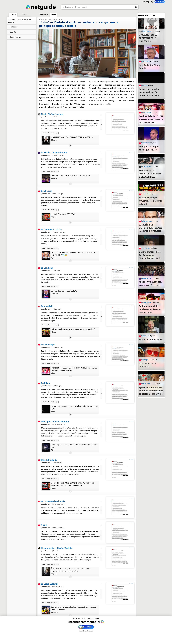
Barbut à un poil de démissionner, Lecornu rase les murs (150, 309)
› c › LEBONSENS (51, 271)
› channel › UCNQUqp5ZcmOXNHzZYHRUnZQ (61, 504)
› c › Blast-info (50, 117)
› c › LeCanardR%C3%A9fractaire (56, 232)
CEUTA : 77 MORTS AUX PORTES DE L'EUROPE (70, 176)
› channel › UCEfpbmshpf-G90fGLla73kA (59, 194)
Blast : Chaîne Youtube (52, 114)
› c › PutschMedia (51, 463)
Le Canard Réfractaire (51, 229)
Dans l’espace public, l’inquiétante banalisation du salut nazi (74, 446)
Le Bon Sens (47, 268)
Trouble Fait (47, 306)
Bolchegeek (46, 191)
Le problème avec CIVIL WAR (63, 214)
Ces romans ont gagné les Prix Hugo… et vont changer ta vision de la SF (73, 608)
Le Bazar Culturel (49, 584)
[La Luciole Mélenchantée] (120, 507)
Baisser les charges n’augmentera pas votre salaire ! (73, 329)
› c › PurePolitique (51, 347)
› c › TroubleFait (51, 309)
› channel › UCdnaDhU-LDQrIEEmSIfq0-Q (59, 424)
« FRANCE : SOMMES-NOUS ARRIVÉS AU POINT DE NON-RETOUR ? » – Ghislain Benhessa (72, 484)
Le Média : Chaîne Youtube (54, 153)
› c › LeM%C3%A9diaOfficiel (55, 155)
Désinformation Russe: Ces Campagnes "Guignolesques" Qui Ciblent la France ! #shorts (150, 255)
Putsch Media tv (49, 460)
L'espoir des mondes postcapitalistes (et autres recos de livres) (75, 407)
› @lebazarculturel (52, 587)
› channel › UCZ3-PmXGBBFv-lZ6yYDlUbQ (59, 528)
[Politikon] (120, 392)
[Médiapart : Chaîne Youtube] (120, 430)
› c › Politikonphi (51, 386)
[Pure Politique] (120, 354)
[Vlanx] (120, 532)
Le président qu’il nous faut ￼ (64, 291)
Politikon (45, 383)
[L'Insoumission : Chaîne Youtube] (120, 557)
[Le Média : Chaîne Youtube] (120, 161)
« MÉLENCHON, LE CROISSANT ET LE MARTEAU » (72, 137)
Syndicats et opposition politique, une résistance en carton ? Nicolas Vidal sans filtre (151, 391)
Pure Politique (48, 345)
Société (13, 32)
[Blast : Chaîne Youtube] (120, 123)
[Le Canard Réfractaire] (120, 238)
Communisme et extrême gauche (19, 21)
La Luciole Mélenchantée (53, 501)
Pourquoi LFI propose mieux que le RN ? (149, 148)
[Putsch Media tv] (120, 469)
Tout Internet (15, 37)
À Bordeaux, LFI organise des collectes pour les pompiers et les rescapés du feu (71, 570)
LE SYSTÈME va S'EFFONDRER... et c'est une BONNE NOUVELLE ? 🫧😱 (73, 254)
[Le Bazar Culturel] (120, 593)
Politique (13, 27)
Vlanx (44, 525)
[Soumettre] (136, 7)
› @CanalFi (49, 551)
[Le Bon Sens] (120, 277)
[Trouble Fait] (120, 315)
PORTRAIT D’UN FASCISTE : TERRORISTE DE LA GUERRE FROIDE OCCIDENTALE (150, 174)
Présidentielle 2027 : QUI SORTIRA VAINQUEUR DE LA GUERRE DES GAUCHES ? (74, 369)
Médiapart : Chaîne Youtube (55, 422)
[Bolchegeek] (120, 200)
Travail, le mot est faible (151, 340)
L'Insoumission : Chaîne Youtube (57, 548)
